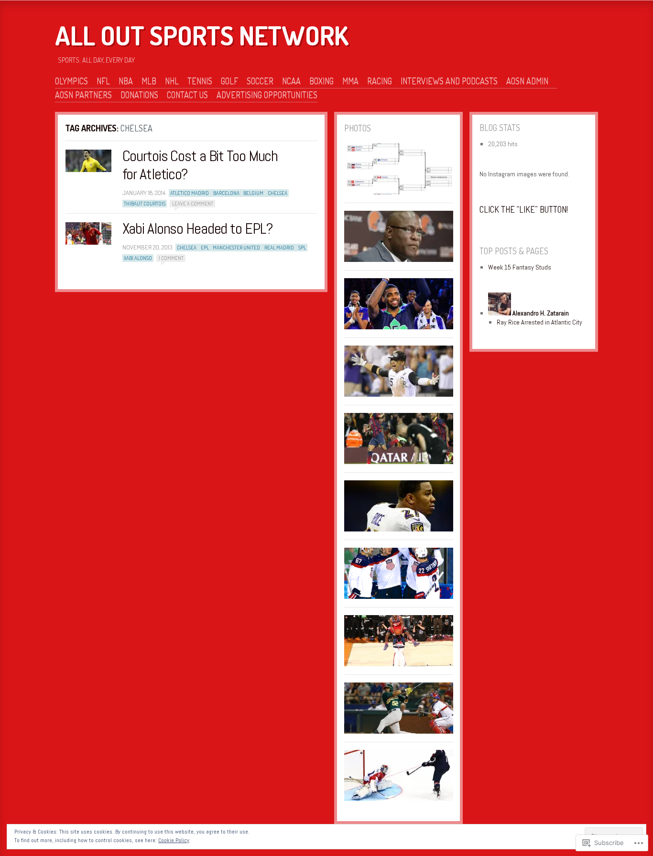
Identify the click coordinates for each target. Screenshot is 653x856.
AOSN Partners (83, 94)
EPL (205, 247)
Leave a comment (192, 203)
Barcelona (226, 193)
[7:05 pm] (88, 161)
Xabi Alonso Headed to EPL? (197, 228)
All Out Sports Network (201, 35)
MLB (148, 81)
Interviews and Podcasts (449, 81)
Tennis (199, 81)
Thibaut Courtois (144, 203)
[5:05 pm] (88, 233)
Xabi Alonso (138, 258)
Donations (139, 94)
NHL (172, 81)
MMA (350, 81)
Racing (379, 81)
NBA (126, 81)
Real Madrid (279, 247)
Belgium (253, 193)
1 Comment (171, 258)
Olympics (71, 81)
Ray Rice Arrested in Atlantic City (539, 322)
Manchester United (236, 247)
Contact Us (187, 94)
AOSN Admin (527, 81)
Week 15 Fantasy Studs (519, 267)
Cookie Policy (173, 840)
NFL (103, 81)
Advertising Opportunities (267, 94)
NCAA (291, 81)
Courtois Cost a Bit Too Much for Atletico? (200, 165)
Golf (229, 81)
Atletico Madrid (189, 193)
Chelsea (277, 193)
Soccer (260, 81)
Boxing (321, 81)
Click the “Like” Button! (523, 209)
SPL (302, 247)
